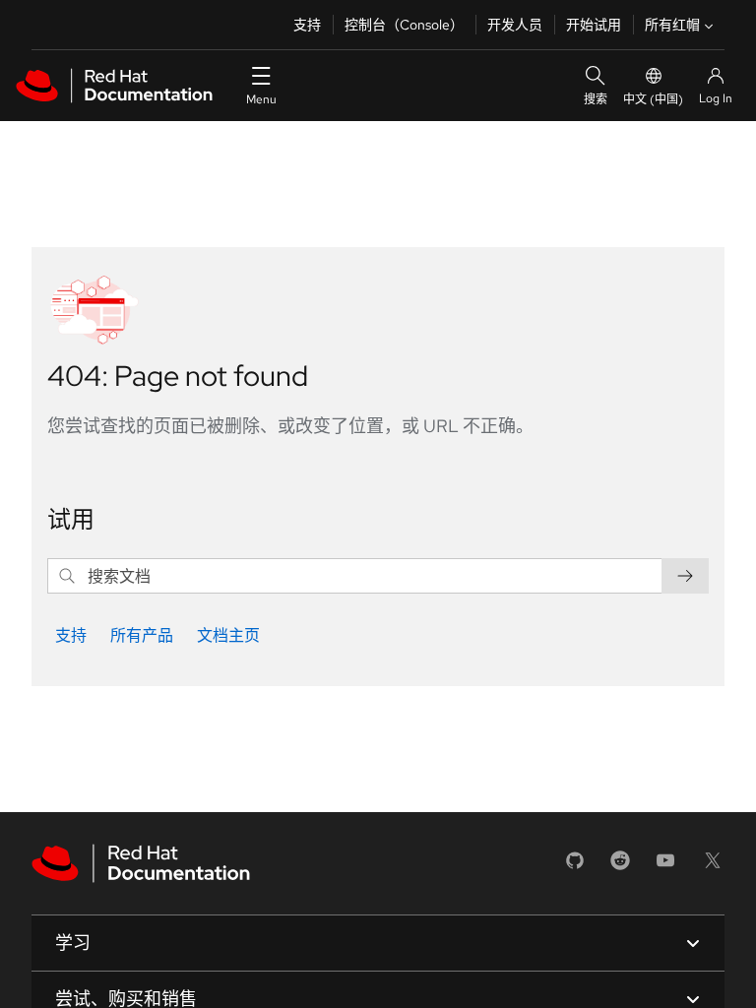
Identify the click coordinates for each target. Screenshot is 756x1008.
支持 (307, 24)
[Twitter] (712, 866)
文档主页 (228, 635)
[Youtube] (665, 866)
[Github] (575, 866)
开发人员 (514, 24)
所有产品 (141, 635)
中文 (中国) (653, 99)
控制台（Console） (404, 24)
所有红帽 (672, 24)
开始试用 (593, 24)
